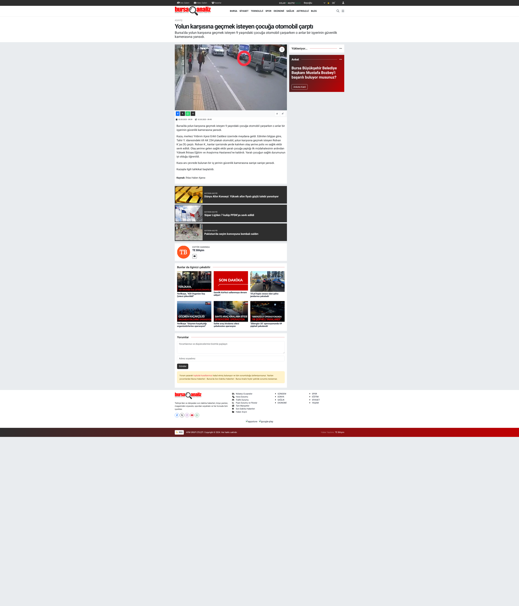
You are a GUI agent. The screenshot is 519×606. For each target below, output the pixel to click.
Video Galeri (201, 3)
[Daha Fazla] (193, 113)
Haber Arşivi (241, 412)
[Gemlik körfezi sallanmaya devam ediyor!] (231, 280)
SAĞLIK (290, 11)
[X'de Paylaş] (182, 113)
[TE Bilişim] (183, 251)
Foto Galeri (184, 3)
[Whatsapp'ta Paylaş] (187, 113)
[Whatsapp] (197, 415)
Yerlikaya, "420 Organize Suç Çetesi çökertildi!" (191, 295)
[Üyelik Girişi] (342, 3)
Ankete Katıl (299, 87)
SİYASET (244, 11)
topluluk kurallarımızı (203, 375)
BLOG (314, 11)
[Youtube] (192, 415)
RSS (180, 432)
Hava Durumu (242, 397)
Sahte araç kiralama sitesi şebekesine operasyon (226, 324)
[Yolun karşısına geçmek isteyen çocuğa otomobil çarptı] (231, 77)
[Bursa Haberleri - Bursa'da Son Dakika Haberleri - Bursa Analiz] (193, 10)
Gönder (183, 366)
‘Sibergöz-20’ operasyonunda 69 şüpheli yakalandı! (266, 324)
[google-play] (266, 421)
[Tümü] (340, 48)
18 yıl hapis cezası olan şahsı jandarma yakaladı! (264, 295)
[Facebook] (177, 415)
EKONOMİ (279, 11)
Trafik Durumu (242, 400)
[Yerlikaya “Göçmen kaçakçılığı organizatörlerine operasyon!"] (194, 311)
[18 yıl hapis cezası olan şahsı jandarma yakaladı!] (267, 281)
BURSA (233, 11)
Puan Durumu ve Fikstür (246, 403)
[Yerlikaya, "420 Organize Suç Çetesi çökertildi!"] (194, 281)
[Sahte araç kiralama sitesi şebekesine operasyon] (231, 311)
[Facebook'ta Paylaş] (178, 113)
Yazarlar (217, 3)
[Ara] (338, 11)
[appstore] (252, 421)
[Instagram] (187, 415)
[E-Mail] (194, 256)
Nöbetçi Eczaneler (244, 394)
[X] (182, 415)
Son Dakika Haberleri (245, 409)
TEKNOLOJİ (257, 11)
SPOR (268, 11)
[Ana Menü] (343, 11)
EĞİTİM (315, 397)
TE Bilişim (198, 250)
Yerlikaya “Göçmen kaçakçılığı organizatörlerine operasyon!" (192, 324)
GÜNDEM (282, 394)
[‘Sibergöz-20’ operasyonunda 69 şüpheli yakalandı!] (267, 311)
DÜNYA (281, 397)
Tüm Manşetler (242, 406)
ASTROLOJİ (303, 11)
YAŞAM (315, 403)
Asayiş (178, 20)
